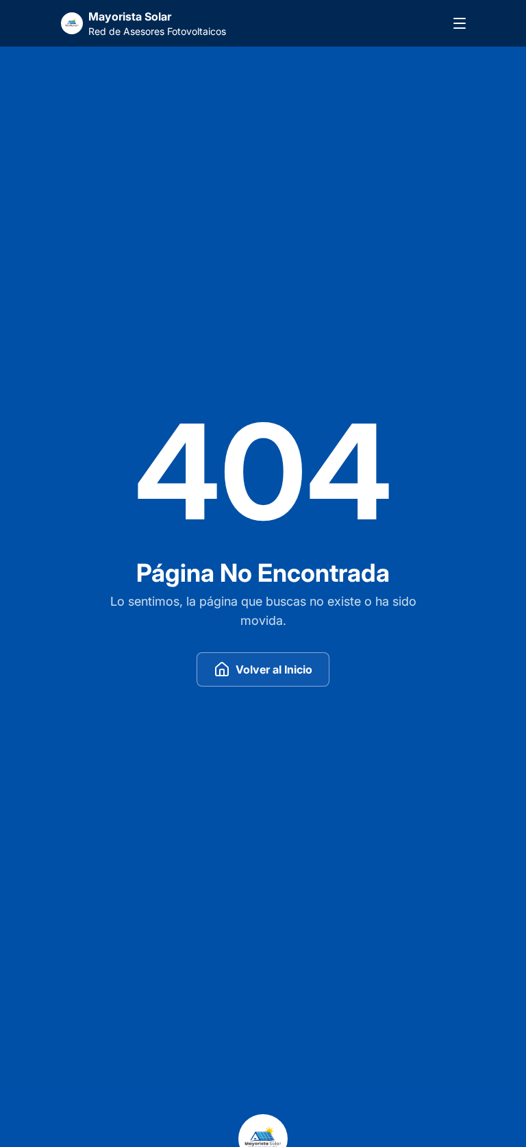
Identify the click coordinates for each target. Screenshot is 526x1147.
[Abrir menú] (459, 23)
